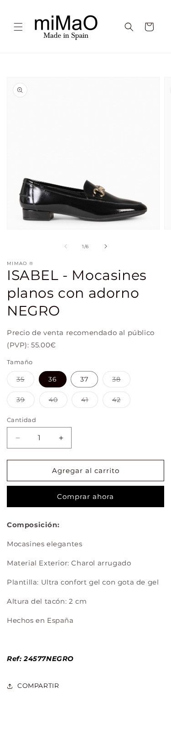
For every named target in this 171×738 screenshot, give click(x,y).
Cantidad (21, 419)
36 (52, 379)
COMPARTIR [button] (38, 686)
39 (25, 401)
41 (89, 401)
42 (121, 401)
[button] (18, 27)
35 (25, 381)
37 (84, 379)
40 (58, 401)
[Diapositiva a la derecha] (106, 246)
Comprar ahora (85, 496)
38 (121, 381)
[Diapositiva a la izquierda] (66, 246)
